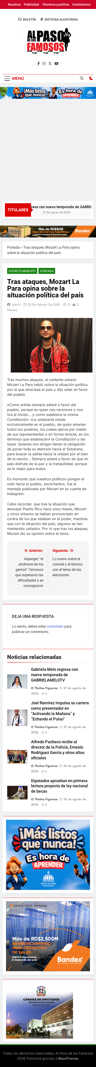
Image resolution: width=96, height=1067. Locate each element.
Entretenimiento (22, 271)
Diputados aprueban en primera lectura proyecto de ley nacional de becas (59, 786)
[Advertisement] (48, 151)
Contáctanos (81, 4)
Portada (13, 247)
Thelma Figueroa (46, 688)
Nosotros (14, 4)
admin (16, 304)
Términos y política (55, 4)
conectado (55, 626)
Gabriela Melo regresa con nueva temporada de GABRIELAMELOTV (54, 674)
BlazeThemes (68, 1058)
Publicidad (31, 4)
